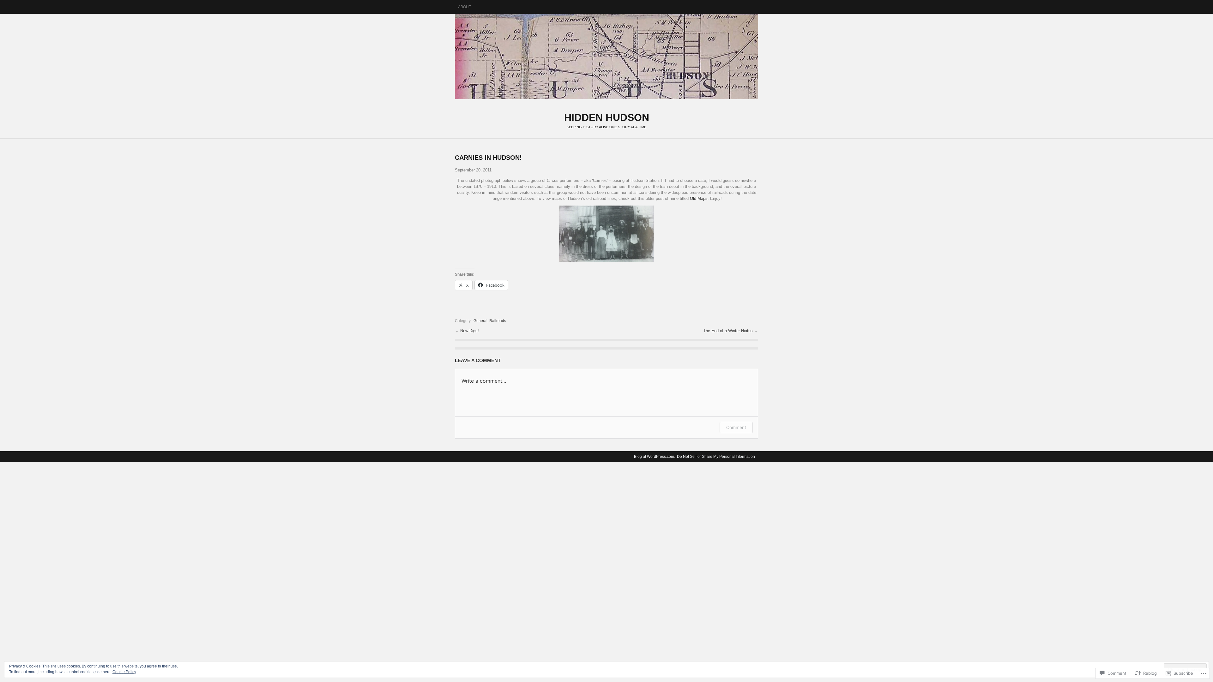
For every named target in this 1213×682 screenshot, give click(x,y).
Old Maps (699, 198)
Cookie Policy (124, 672)
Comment (736, 427)
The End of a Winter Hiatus (728, 330)
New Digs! (469, 330)
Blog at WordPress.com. (654, 456)
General (480, 321)
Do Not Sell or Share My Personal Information (716, 456)
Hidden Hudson (606, 56)
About (464, 7)
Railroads (497, 321)
